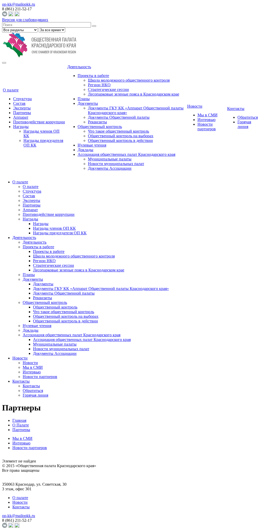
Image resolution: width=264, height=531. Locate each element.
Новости (194, 106)
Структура (22, 99)
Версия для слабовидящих (25, 20)
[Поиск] (94, 26)
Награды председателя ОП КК (60, 233)
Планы (84, 99)
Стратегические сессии (108, 89)
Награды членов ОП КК (54, 228)
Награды (21, 126)
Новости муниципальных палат (116, 163)
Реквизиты (97, 122)
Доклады (85, 150)
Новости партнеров (206, 126)
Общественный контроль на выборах (120, 136)
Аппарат (20, 117)
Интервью (206, 119)
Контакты (235, 108)
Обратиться (247, 117)
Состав (19, 103)
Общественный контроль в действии (120, 140)
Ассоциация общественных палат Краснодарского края (126, 154)
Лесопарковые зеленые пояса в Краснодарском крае (133, 94)
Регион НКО (99, 85)
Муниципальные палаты (109, 159)
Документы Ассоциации (109, 168)
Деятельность (79, 67)
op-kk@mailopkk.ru (18, 4)
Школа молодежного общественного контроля (129, 80)
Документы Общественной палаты (119, 117)
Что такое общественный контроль (118, 131)
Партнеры (22, 112)
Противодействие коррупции (39, 122)
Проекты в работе (93, 75)
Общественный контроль (100, 126)
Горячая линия (244, 124)
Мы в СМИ (207, 115)
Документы (88, 103)
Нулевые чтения (92, 145)
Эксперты (22, 108)
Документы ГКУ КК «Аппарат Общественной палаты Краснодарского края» (101, 288)
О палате (11, 90)
